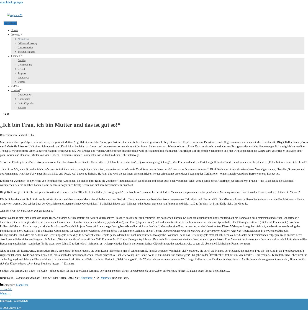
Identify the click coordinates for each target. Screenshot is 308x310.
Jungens (22, 73)
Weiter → (5, 293)
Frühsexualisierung (27, 43)
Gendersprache (25, 47)
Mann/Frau (23, 39)
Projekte (15, 34)
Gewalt (21, 69)
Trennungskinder (26, 52)
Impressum (6, 300)
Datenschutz (21, 300)
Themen (15, 55)
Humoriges (23, 77)
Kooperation (24, 99)
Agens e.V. (15, 307)
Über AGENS (25, 94)
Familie (21, 60)
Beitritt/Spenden (26, 103)
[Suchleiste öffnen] (6, 114)
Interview (105, 277)
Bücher (21, 81)
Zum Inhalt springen (11, 2)
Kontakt (15, 90)
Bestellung (87, 277)
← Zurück (6, 289)
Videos (15, 85)
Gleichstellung (25, 64)
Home (14, 30)
